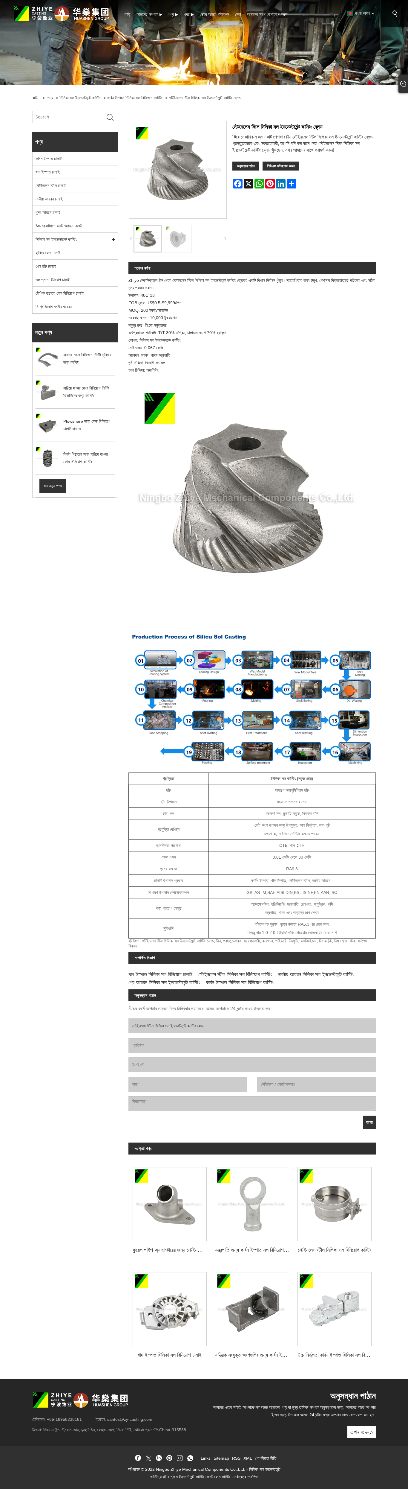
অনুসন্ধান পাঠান (245, 166)
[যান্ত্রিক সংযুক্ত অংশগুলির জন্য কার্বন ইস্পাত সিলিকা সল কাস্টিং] (252, 1307)
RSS (236, 1458)
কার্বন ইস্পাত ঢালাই (49, 158)
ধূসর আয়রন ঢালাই (48, 212)
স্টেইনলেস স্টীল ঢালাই (51, 185)
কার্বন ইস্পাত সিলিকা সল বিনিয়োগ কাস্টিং (134, 97)
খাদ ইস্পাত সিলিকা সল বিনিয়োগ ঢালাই (160, 974)
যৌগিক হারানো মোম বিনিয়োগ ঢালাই (60, 293)
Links (206, 1458)
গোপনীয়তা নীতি (265, 1458)
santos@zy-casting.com (129, 1419)
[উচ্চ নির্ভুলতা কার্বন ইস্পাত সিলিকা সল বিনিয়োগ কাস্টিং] (334, 1307)
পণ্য (50, 97)
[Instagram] (180, 1458)
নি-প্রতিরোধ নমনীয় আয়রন (54, 306)
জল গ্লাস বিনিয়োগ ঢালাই (53, 279)
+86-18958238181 (64, 1419)
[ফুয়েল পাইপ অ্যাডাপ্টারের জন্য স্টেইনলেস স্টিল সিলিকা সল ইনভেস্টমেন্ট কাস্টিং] (169, 1202)
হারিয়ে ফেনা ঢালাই (48, 252)
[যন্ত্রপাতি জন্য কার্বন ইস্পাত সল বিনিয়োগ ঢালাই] (252, 1202)
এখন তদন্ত (361, 1432)
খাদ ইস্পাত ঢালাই (48, 172)
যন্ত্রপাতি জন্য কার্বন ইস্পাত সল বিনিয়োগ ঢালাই (254, 1250)
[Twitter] (148, 1458)
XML (247, 1458)
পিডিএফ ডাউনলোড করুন (281, 166)
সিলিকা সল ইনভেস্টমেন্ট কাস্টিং (80, 97)
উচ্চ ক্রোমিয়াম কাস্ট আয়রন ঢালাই (59, 225)
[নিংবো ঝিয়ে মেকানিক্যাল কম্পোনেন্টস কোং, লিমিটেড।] (61, 13)
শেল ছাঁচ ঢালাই (46, 266)
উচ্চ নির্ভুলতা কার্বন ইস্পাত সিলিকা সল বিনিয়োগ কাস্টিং (336, 1355)
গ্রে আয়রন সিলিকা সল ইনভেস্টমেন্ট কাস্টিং (164, 982)
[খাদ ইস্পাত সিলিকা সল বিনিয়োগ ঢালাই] (169, 1307)
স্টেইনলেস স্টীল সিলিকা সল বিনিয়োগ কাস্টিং (235, 974)
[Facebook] (138, 1458)
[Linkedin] (159, 1458)
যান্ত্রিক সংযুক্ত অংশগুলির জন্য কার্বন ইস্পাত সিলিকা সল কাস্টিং (254, 1355)
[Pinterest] (169, 1458)
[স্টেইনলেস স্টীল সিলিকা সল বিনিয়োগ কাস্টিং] (334, 1202)
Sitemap (221, 1458)
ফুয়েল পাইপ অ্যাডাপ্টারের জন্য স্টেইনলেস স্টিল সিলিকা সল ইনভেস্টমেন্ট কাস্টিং (172, 1250)
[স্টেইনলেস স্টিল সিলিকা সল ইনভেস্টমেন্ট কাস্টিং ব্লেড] (147, 239)
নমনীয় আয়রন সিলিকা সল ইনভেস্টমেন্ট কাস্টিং (316, 974)
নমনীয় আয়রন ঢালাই (49, 199)
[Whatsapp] (190, 1458)
